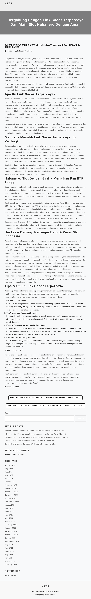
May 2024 (9, 555)
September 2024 (12, 541)
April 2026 (9, 478)
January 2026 (10, 488)
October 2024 (10, 538)
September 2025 (12, 502)
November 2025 (11, 495)
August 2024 (10, 545)
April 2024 (9, 558)
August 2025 (10, 505)
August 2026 (10, 465)
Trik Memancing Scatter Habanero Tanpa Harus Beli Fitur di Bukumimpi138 (36, 437)
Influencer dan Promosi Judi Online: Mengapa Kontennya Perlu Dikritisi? (35, 434)
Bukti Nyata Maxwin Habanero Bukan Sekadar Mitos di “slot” (30, 441)
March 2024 (10, 561)
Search (8, 413)
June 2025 (9, 512)
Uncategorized (13, 387)
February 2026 (11, 485)
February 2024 (11, 564)
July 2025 (9, 508)
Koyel (39, 594)
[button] (83, 3)
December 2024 (11, 531)
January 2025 (10, 528)
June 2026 (9, 472)
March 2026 (10, 482)
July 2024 (9, 548)
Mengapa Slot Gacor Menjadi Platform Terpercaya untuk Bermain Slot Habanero (45, 405)
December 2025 (11, 492)
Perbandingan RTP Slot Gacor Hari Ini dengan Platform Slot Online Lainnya (45, 397)
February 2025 (11, 525)
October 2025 (10, 498)
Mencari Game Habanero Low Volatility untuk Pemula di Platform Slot (34, 431)
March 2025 (10, 521)
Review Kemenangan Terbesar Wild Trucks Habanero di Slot (30, 444)
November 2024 (11, 535)
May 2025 (9, 515)
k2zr (8, 3)
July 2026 (9, 469)
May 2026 (9, 475)
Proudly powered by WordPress (45, 591)
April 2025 (9, 518)
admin (9, 51)
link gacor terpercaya (47, 68)
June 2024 (9, 551)
